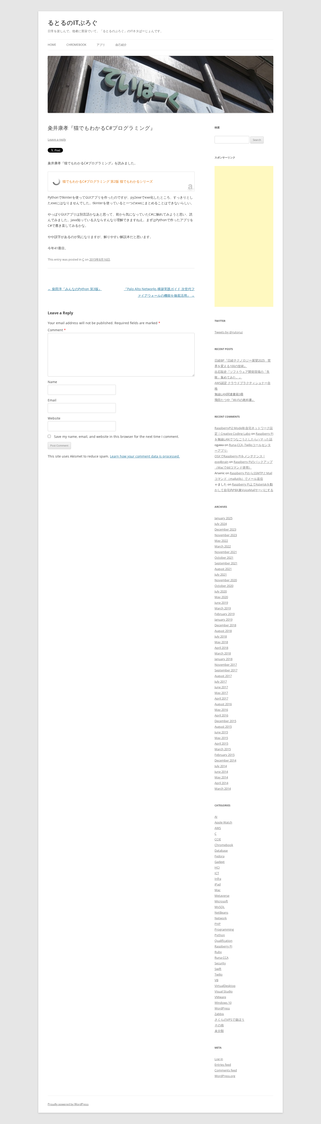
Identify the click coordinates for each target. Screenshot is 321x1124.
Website (54, 418)
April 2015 (221, 743)
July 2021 (221, 574)
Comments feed (226, 1070)
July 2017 (221, 681)
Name (52, 382)
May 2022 (221, 541)
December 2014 (225, 760)
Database (221, 850)
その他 (219, 1025)
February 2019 (225, 614)
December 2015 (225, 721)
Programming (224, 929)
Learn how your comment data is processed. (145, 456)
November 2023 (226, 535)
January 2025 (223, 518)
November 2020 (226, 580)
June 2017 (221, 687)
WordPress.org (225, 1076)
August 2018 (223, 631)
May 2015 (221, 738)
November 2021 (226, 552)
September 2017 (226, 670)
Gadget (220, 862)
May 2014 (221, 777)
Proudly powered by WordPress (68, 1104)
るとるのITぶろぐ (73, 22)
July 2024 (221, 524)
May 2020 (221, 597)
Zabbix (219, 1014)
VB (216, 980)
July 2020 (221, 591)
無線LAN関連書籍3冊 (229, 394)
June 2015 (221, 732)
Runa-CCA (221, 957)
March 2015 (223, 749)
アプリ (101, 45)
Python (220, 935)
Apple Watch (223, 822)
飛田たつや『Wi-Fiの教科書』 (235, 400)
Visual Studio (224, 991)
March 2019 (223, 608)
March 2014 (223, 788)
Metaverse (222, 895)
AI (216, 817)
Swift (218, 969)
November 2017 (226, 664)
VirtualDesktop (225, 986)
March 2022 (223, 546)
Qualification (223, 941)
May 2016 (221, 710)
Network (221, 918)
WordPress (222, 1008)
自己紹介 (121, 45)
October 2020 (224, 586)
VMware (220, 997)
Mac (217, 890)
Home (52, 45)
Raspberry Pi (223, 946)
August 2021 (223, 569)
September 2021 (226, 563)
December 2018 (225, 625)
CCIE (218, 839)
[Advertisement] (244, 236)
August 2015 (223, 726)
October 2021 (224, 557)
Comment (57, 330)
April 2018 (221, 648)
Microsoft (221, 901)
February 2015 (225, 755)
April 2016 (221, 715)
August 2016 (223, 704)
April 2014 (221, 783)
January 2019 (223, 619)
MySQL (220, 907)
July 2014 (221, 766)
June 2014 (221, 772)
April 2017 (221, 698)
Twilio (219, 974)
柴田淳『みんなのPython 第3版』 (75, 289)
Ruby (218, 952)
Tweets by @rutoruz (229, 332)
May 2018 (221, 642)
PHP (218, 924)
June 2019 (221, 602)
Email (52, 400)
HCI (217, 867)
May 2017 (221, 693)
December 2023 (225, 529)
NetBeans (221, 912)
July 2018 (221, 636)
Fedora (219, 856)
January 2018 (223, 659)
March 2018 (223, 653)
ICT (217, 873)
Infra (218, 879)
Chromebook (76, 45)
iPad (218, 884)
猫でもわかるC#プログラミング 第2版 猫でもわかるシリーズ (108, 181)
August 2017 (223, 676)
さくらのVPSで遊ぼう (229, 1019)
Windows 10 (223, 1003)
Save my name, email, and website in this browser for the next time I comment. (116, 436)
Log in (219, 1059)
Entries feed (223, 1064)
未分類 (219, 1031)
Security (220, 963)
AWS (218, 828)
